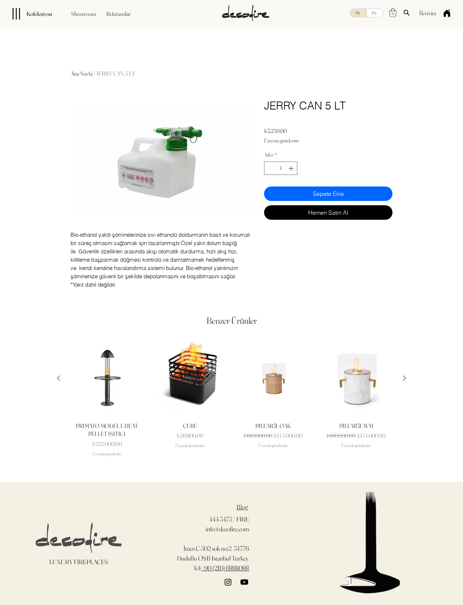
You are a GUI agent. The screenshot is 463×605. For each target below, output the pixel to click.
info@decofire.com (227, 529)
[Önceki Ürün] (58, 378)
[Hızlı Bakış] (107, 378)
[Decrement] (269, 168)
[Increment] (291, 168)
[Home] (446, 13)
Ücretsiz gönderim (281, 140)
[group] (231, 399)
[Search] (406, 12)
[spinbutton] (280, 168)
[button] (392, 12)
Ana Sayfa (82, 73)
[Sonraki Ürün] (404, 378)
